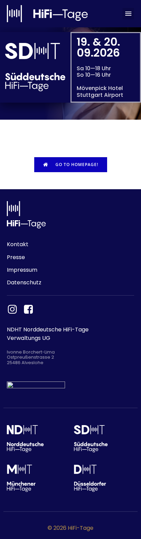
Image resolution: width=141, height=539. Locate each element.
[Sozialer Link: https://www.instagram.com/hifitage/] (15, 309)
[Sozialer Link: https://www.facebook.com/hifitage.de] (31, 309)
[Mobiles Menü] (128, 13)
